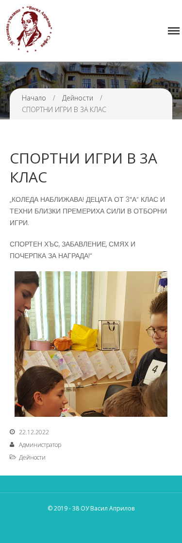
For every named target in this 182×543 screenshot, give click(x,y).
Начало (34, 97)
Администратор (40, 445)
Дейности (77, 97)
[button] (19, 341)
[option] (91, 344)
